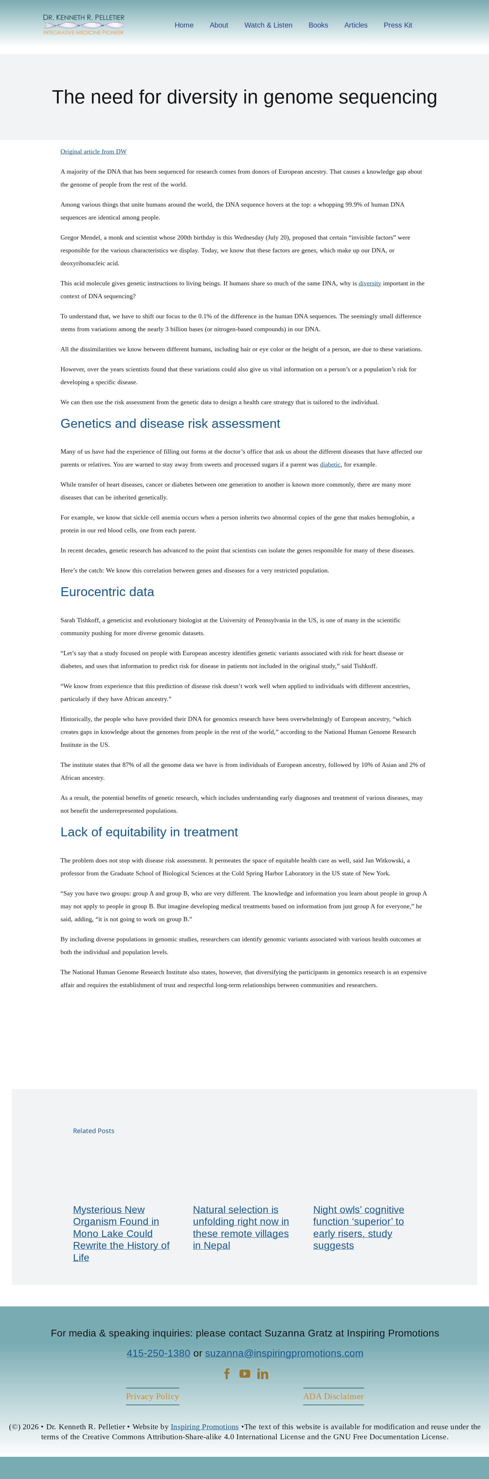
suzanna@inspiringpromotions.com (284, 1353)
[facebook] (227, 1373)
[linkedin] (262, 1373)
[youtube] (244, 1373)
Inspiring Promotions (205, 1426)
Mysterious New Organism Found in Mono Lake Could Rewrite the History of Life (121, 1233)
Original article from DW (93, 151)
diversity (370, 283)
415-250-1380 (158, 1353)
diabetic (330, 464)
